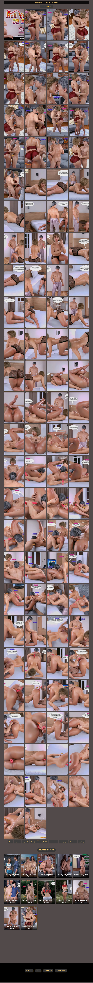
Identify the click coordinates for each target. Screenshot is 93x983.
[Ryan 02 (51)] (57, 407)
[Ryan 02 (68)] (79, 535)
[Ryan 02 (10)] (35, 88)
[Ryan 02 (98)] (35, 791)
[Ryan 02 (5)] (14, 56)
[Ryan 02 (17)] (14, 152)
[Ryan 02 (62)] (35, 503)
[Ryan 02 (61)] (14, 503)
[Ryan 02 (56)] (79, 439)
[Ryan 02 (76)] (79, 599)
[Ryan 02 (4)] (79, 24)
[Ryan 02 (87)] (57, 695)
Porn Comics (46, 6)
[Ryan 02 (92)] (79, 727)
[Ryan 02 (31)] (57, 248)
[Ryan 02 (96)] (79, 759)
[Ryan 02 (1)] (14, 24)
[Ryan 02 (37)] (14, 312)
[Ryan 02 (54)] (35, 439)
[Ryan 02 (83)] (57, 663)
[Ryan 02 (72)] (79, 567)
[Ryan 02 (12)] (79, 88)
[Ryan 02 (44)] (79, 344)
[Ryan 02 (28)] (79, 216)
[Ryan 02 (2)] (35, 24)
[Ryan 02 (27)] (57, 216)
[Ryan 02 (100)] (79, 791)
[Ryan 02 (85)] (14, 695)
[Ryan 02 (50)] (35, 407)
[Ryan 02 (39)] (57, 312)
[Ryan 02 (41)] (14, 344)
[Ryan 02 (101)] (14, 823)
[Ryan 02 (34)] (35, 280)
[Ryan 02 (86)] (35, 695)
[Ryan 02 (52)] (79, 407)
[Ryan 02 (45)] (14, 376)
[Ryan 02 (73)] (14, 599)
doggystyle (63, 841)
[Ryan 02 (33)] (14, 280)
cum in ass (53, 841)
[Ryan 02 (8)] (79, 56)
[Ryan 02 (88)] (79, 695)
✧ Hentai (48, 970)
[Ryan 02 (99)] (57, 791)
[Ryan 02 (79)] (57, 631)
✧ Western (60, 970)
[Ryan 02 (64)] (79, 503)
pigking (81, 841)
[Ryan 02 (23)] (57, 184)
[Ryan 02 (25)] (14, 216)
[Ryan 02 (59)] (57, 471)
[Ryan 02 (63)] (57, 503)
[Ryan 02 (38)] (35, 312)
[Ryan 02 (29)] (14, 248)
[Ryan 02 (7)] (57, 56)
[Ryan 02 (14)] (35, 120)
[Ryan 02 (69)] (14, 567)
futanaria (73, 841)
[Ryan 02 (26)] (35, 216)
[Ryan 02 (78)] (35, 631)
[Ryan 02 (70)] (35, 567)
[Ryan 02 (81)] (14, 663)
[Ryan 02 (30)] (35, 248)
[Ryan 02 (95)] (57, 759)
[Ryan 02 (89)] (14, 727)
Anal (10, 841)
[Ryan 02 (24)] (79, 184)
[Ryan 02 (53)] (14, 439)
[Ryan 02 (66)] (35, 535)
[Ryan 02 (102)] (35, 823)
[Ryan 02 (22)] (35, 184)
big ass (17, 841)
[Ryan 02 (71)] (57, 567)
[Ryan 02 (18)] (35, 152)
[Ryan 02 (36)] (79, 280)
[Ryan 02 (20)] (79, 152)
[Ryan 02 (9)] (14, 88)
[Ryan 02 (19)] (57, 152)
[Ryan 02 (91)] (57, 727)
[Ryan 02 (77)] (14, 631)
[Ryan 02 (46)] (35, 376)
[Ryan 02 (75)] (57, 599)
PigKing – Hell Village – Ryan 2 (46, 2)
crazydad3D (43, 841)
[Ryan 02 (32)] (79, 248)
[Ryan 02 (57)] (14, 471)
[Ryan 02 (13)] (14, 120)
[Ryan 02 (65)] (14, 535)
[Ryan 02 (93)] (14, 759)
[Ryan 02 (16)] (79, 120)
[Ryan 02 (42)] (35, 344)
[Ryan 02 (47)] (57, 376)
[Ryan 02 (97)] (14, 791)
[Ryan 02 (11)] (57, 88)
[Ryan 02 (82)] (35, 663)
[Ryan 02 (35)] (57, 280)
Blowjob (33, 841)
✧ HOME (29, 970)
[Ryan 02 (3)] (57, 24)
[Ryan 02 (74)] (35, 599)
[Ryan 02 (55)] (57, 439)
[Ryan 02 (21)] (14, 184)
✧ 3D (38, 970)
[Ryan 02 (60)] (79, 471)
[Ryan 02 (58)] (35, 471)
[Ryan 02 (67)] (57, 535)
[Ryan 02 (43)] (57, 344)
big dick (25, 841)
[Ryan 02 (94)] (35, 759)
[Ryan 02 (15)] (57, 120)
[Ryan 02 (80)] (79, 631)
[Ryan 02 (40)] (79, 312)
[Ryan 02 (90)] (35, 727)
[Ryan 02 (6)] (35, 56)
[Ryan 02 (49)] (14, 407)
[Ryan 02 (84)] (79, 663)
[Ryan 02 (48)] (79, 376)
